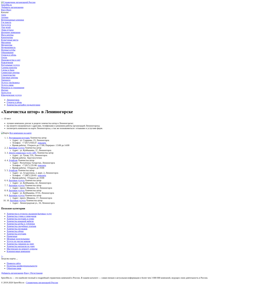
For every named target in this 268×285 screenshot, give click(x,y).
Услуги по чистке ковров (18, 241)
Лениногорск (13, 100)
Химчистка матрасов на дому (21, 246)
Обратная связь (14, 268)
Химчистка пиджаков (17, 229)
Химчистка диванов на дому (20, 244)
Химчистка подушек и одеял (20, 219)
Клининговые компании (18, 251)
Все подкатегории (31, 105)
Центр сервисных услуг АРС (23, 153)
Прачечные (12, 236)
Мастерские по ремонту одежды (22, 249)
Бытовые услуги (17, 148)
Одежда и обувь (14, 102)
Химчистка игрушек (16, 234)
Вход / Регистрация (33, 273)
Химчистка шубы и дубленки (21, 224)
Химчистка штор (15, 105)
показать (42, 143)
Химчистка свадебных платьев (21, 226)
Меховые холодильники (18, 239)
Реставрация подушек (19, 138)
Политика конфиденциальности (22, 266)
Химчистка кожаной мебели (20, 221)
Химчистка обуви (15, 231)
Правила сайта (14, 263)
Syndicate (13, 160)
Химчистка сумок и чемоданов (21, 216)
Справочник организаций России (42, 282)
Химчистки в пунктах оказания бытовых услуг (29, 214)
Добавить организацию (12, 273)
